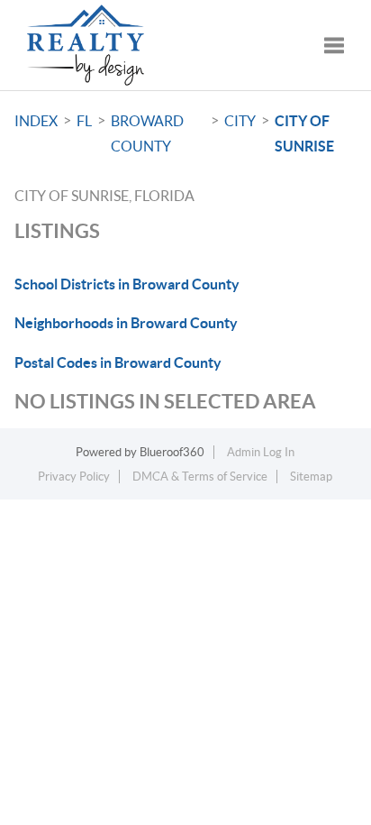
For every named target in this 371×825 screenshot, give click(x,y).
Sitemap (311, 476)
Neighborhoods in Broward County (126, 323)
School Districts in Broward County (127, 284)
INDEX (36, 121)
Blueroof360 (172, 452)
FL (84, 121)
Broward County (147, 133)
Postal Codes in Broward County (118, 362)
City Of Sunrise (304, 133)
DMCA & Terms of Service (199, 476)
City (240, 121)
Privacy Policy (74, 476)
